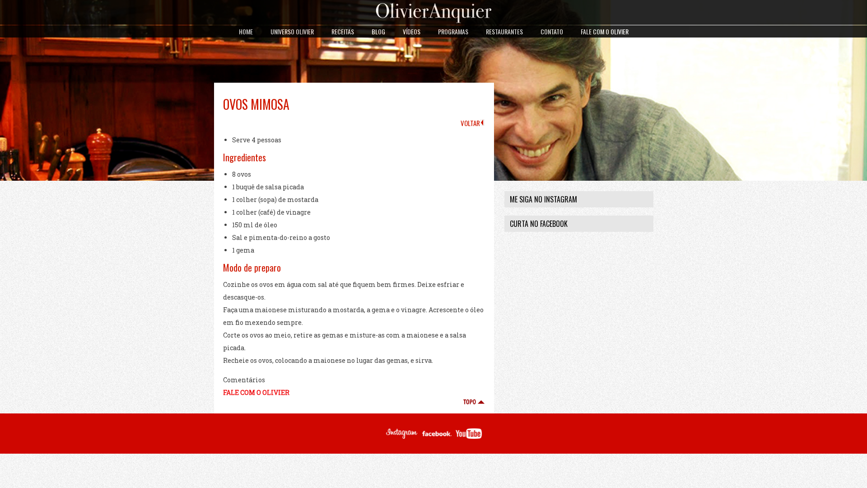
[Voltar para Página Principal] (433, 22)
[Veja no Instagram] (401, 437)
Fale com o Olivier (605, 31)
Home (246, 31)
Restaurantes (504, 31)
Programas (453, 31)
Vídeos (411, 31)
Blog (378, 31)
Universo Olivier (292, 31)
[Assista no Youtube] (468, 437)
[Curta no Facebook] (436, 437)
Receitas (342, 31)
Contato (552, 31)
